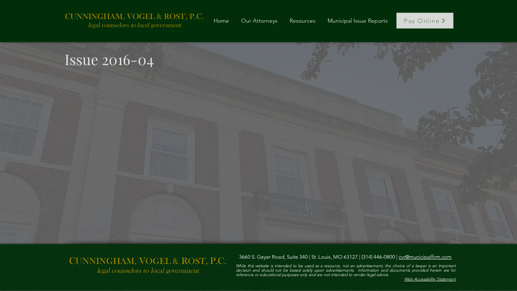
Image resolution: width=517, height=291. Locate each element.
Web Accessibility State (425, 279)
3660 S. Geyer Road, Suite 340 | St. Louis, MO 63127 (299, 257)
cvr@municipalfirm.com (425, 257)
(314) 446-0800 (377, 257)
